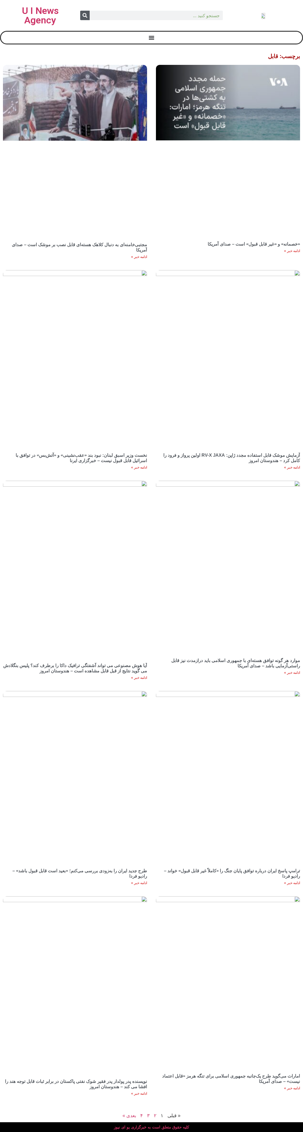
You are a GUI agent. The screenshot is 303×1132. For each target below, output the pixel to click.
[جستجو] (85, 15)
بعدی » (129, 1115)
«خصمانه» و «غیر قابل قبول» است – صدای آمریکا (254, 243)
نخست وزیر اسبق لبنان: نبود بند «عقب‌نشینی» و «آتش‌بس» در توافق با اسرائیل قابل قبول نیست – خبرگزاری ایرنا (81, 458)
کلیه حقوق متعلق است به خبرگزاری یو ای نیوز (151, 1127)
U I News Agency (40, 15)
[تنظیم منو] (151, 38)
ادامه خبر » (292, 251)
